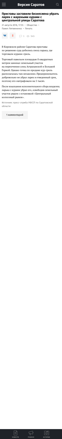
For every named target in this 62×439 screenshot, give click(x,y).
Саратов (31, 5)
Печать (28, 28)
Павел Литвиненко (12, 28)
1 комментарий (14, 114)
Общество (32, 25)
